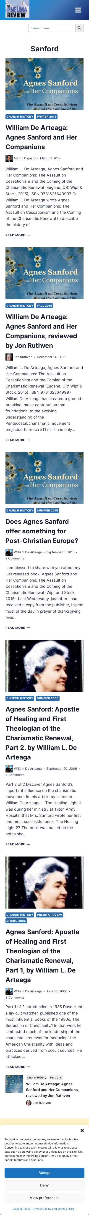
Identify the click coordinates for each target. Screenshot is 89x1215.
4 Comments (14, 775)
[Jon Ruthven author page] (9, 357)
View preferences (44, 1198)
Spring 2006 (16, 920)
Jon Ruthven (23, 357)
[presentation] (44, 84)
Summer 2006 (48, 698)
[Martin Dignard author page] (9, 158)
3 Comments (14, 997)
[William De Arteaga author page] (9, 552)
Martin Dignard (25, 158)
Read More (17, 235)
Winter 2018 (47, 116)
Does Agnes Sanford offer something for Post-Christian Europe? (41, 531)
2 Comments (14, 558)
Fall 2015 (44, 305)
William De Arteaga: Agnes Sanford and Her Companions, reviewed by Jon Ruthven (52, 1090)
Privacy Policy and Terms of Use (53, 1208)
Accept (45, 1172)
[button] (82, 1130)
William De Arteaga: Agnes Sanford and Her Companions (41, 137)
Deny (44, 1185)
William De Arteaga (28, 552)
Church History (19, 116)
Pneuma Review (49, 915)
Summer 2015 (47, 510)
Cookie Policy (22, 1208)
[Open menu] (78, 10)
